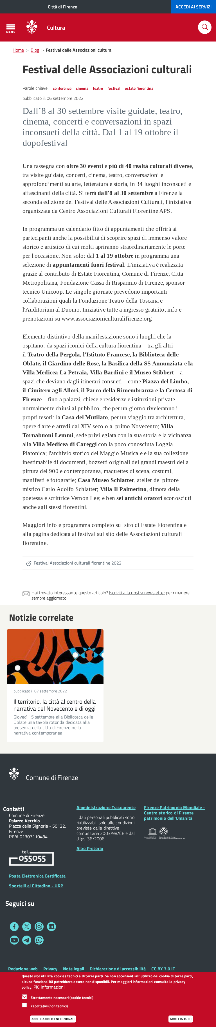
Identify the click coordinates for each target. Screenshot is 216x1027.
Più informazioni (49, 987)
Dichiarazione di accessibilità (118, 968)
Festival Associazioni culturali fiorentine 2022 (78, 562)
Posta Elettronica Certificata (37, 875)
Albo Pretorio (89, 848)
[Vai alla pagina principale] (32, 27)
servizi (194, 6)
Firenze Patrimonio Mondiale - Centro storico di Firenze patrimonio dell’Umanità (174, 812)
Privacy (50, 968)
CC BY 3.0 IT (163, 968)
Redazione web (23, 968)
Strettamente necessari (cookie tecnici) (62, 997)
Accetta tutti (181, 1019)
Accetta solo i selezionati (53, 1019)
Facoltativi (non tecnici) (49, 1006)
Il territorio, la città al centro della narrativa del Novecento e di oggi (55, 705)
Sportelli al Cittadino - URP (36, 885)
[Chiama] (31, 858)
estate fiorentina (139, 88)
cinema (82, 88)
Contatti (13, 808)
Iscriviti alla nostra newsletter (137, 592)
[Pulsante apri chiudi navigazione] (10, 28)
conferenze (62, 88)
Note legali (73, 968)
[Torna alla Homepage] (14, 773)
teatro (98, 88)
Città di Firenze (62, 6)
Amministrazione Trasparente (106, 807)
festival (113, 88)
